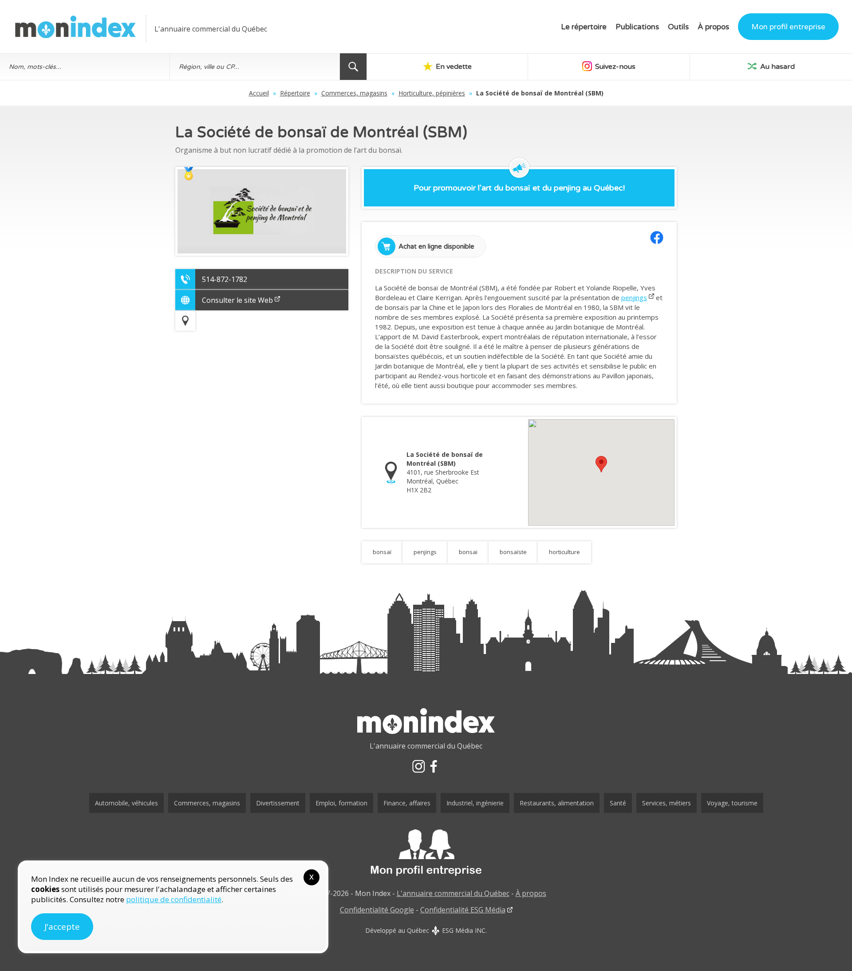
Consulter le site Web (237, 300)
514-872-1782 (224, 279)
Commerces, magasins (354, 93)
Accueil (259, 93)
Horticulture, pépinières (431, 93)
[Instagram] (418, 766)
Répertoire (295, 93)
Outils (678, 27)
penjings (634, 297)
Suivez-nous (614, 66)
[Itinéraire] (185, 320)
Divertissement (278, 803)
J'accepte (62, 926)
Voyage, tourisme (732, 803)
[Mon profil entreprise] (426, 853)
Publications (637, 27)
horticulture (564, 552)
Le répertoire (584, 27)
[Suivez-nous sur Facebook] (656, 237)
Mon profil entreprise (788, 27)
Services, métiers (666, 803)
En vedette (453, 66)
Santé (618, 803)
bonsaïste (513, 552)
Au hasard (776, 66)
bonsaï (382, 552)
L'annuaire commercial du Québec (453, 893)
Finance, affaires (406, 803)
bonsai (468, 552)
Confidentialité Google (377, 910)
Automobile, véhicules (126, 803)
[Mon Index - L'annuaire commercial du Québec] (75, 26)
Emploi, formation (341, 803)
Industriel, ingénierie (475, 803)
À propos (713, 27)
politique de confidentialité (173, 899)
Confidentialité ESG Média (462, 910)
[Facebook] (433, 766)
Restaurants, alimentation (557, 803)
